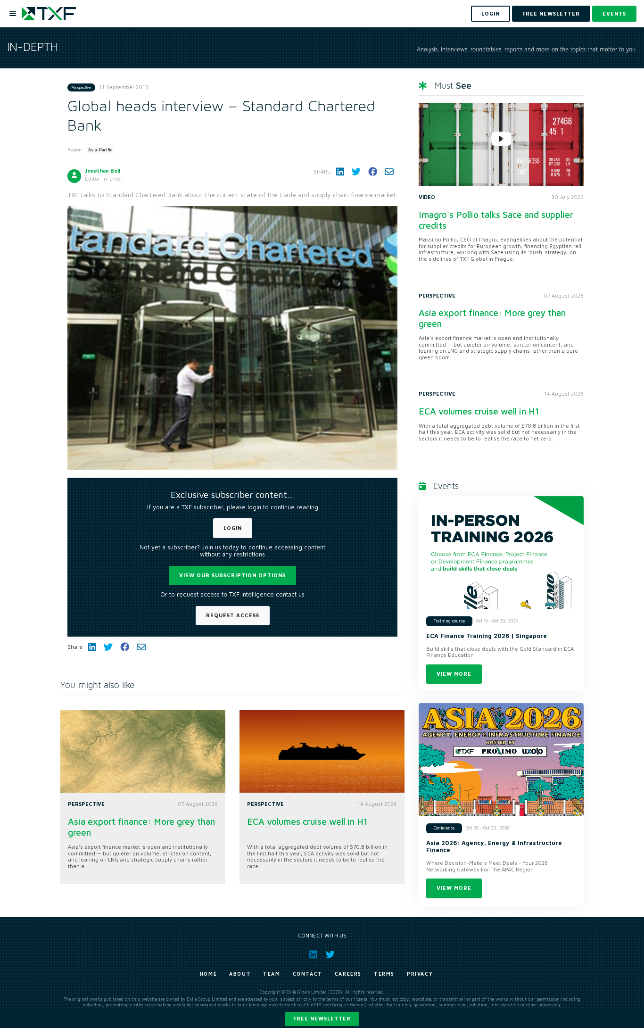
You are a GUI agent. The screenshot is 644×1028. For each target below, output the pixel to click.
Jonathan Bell (102, 170)
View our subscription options (232, 575)
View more (454, 674)
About (240, 974)
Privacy (420, 974)
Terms (384, 974)
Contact (307, 974)
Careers (348, 974)
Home (208, 974)
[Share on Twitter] (356, 171)
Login (232, 528)
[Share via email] (389, 171)
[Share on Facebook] (372, 171)
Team (271, 974)
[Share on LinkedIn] (340, 171)
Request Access (232, 615)
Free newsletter (322, 1018)
